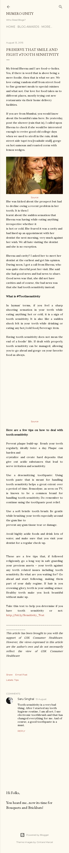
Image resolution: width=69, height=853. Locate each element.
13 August (41, 699)
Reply (21, 731)
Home (10, 26)
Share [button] (9, 674)
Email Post (21, 674)
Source (34, 197)
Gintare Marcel (45, 842)
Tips (16, 679)
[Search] (60, 6)
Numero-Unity (19, 13)
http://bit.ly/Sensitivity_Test (25, 615)
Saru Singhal (26, 699)
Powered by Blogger (37, 834)
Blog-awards (28, 26)
